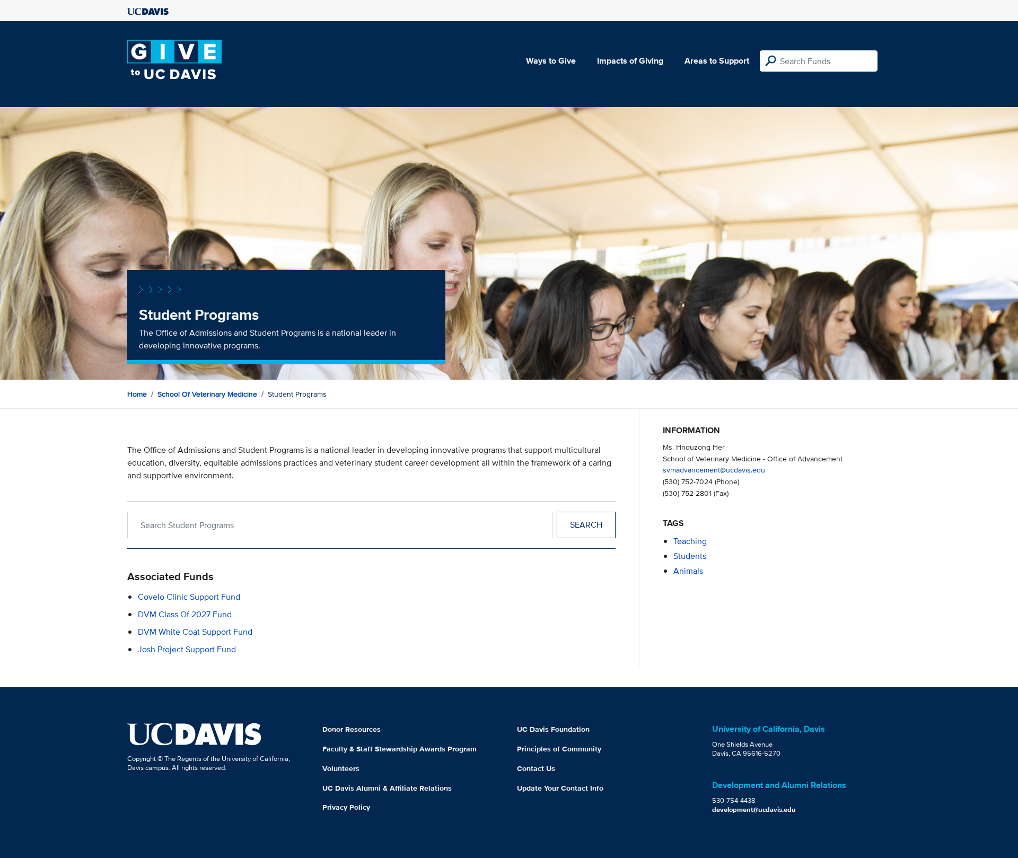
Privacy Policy (346, 807)
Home (137, 394)
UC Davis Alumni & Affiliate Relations (387, 788)
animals (688, 571)
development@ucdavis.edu (754, 809)
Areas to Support (716, 61)
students (689, 556)
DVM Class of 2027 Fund (185, 614)
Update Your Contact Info (560, 788)
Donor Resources (351, 729)
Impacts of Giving (630, 61)
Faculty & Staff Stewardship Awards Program (399, 748)
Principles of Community (559, 748)
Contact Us (536, 768)
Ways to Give (551, 61)
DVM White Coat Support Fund (195, 632)
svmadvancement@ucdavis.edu (714, 469)
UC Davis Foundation (553, 729)
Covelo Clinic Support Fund (189, 597)
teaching (690, 541)
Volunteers (340, 768)
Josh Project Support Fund (187, 649)
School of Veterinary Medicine (207, 394)
